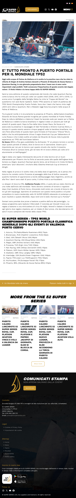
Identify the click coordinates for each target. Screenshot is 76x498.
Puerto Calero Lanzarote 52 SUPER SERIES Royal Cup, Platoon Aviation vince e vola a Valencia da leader (10, 333)
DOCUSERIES (32, 9)
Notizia (16, 318)
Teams (7, 448)
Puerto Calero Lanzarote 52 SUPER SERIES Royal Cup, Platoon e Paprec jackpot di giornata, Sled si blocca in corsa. (28, 335)
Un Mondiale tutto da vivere (16, 283)
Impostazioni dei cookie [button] (13, 430)
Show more (38, 364)
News (7, 445)
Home (7, 442)
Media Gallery (9, 457)
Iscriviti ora (30, 388)
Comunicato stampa (22, 67)
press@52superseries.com (16, 415)
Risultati (8, 451)
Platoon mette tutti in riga (61, 283)
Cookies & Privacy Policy (13, 427)
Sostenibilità (9, 454)
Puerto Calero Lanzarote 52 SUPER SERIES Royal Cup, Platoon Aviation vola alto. (65, 330)
